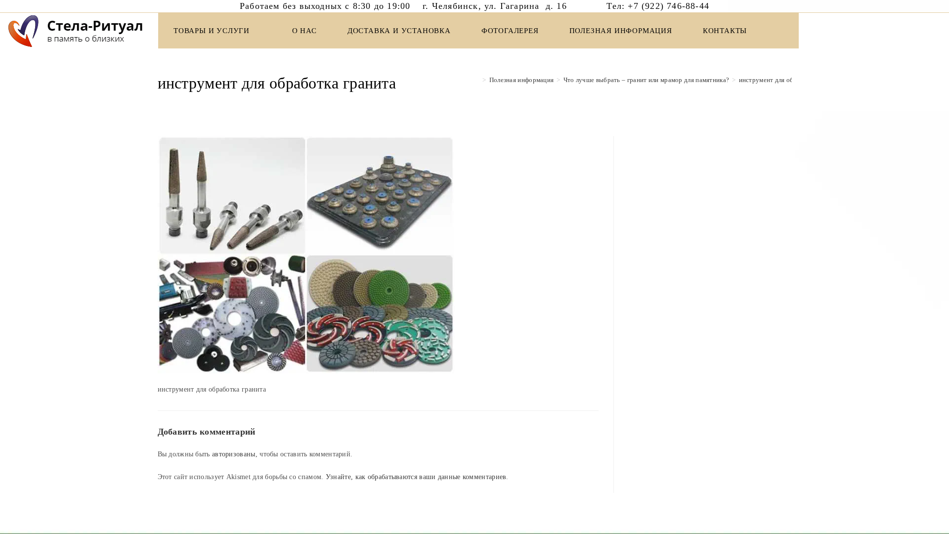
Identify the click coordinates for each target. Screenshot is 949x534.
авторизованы (234, 454)
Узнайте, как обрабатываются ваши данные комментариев (416, 477)
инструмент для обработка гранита (790, 80)
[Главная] (476, 80)
